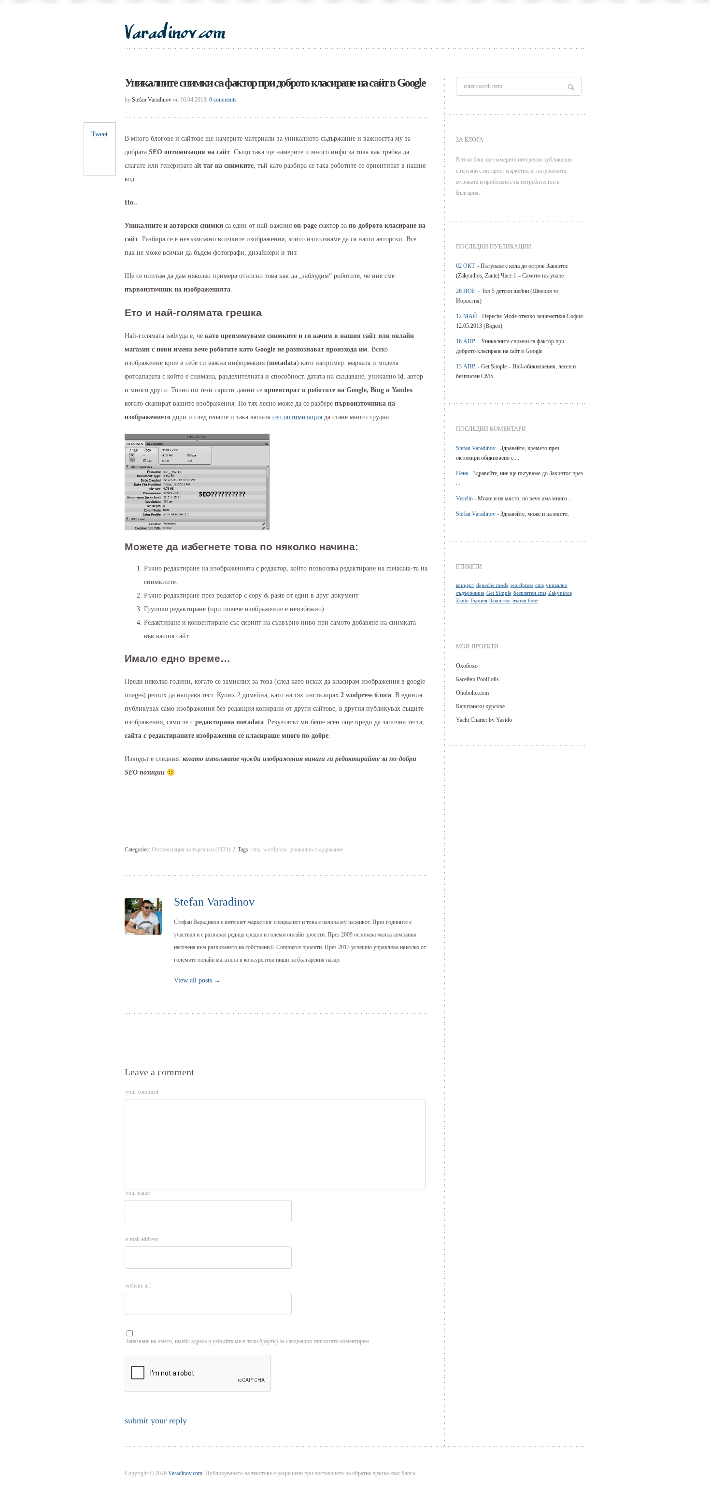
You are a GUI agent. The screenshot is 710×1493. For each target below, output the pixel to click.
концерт (465, 585)
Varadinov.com (185, 1473)
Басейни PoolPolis (477, 679)
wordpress (275, 849)
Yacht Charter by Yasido (484, 720)
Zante (462, 600)
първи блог (525, 600)
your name (138, 1192)
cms (255, 849)
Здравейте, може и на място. (534, 514)
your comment (142, 1091)
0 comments (223, 99)
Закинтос (500, 600)
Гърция (478, 600)
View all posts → (197, 980)
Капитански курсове (480, 706)
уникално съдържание (316, 849)
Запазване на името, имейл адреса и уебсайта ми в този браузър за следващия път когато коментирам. (248, 1341)
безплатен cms (529, 593)
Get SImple (498, 593)
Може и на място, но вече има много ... (525, 498)
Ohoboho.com (472, 692)
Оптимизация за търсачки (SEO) (191, 849)
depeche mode (492, 585)
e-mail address (142, 1239)
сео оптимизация (297, 417)
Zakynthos (560, 593)
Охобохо (467, 665)
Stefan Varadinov (151, 99)
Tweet (99, 134)
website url (138, 1285)
